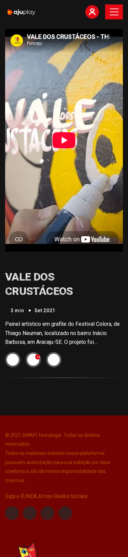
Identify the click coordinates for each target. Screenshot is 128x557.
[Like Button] (33, 359)
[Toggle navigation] (114, 11)
